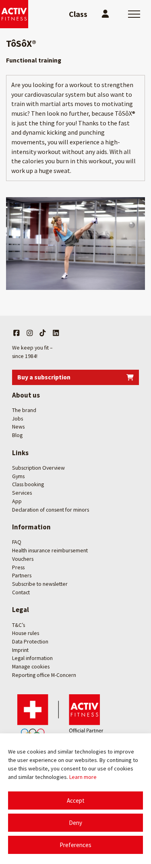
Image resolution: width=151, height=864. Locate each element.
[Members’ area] (105, 14)
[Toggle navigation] (134, 14)
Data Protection (30, 641)
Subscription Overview (38, 467)
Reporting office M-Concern (44, 675)
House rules (25, 633)
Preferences (75, 845)
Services (22, 492)
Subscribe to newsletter (40, 583)
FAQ (16, 541)
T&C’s (18, 625)
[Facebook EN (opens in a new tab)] (16, 333)
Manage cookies (31, 666)
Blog (17, 435)
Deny (75, 823)
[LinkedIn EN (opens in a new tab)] (56, 333)
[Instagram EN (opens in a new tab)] (29, 333)
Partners (21, 575)
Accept (76, 800)
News (18, 426)
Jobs (17, 418)
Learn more (83, 777)
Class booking (28, 484)
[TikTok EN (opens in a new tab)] (42, 333)
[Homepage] (14, 14)
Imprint (20, 650)
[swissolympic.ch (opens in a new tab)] (62, 717)
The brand (24, 410)
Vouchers (22, 558)
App (17, 501)
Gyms (18, 476)
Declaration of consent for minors (50, 509)
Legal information (32, 658)
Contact (21, 592)
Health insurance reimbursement (50, 550)
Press (18, 567)
